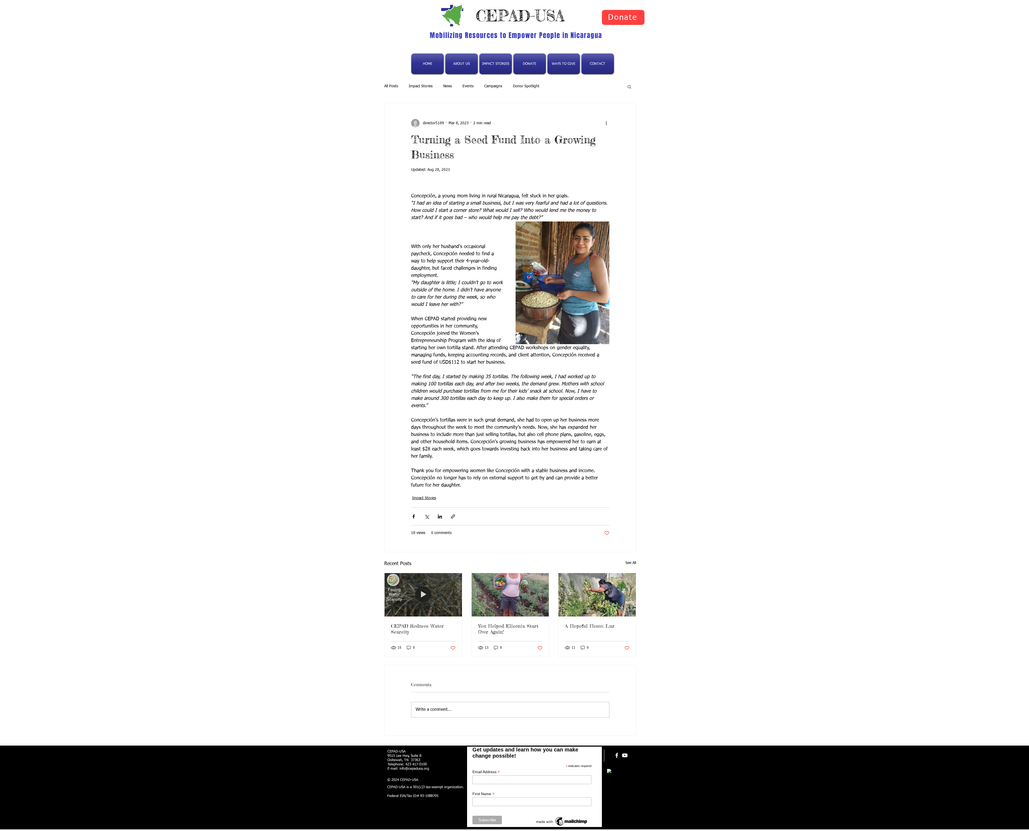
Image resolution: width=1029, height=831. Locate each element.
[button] (629, 86)
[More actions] (606, 123)
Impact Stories (421, 86)
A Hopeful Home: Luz (589, 626)
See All (630, 563)
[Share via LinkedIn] (439, 516)
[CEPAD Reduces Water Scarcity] (423, 594)
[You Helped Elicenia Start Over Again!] (510, 594)
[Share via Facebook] (413, 516)
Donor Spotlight (526, 86)
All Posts (391, 86)
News (447, 86)
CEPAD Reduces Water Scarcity (417, 629)
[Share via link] (453, 516)
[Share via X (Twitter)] (426, 516)
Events (468, 86)
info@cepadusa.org (414, 768)
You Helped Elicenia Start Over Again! (508, 629)
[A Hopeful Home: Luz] (597, 594)
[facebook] (616, 755)
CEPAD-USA (520, 15)
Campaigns (493, 86)
